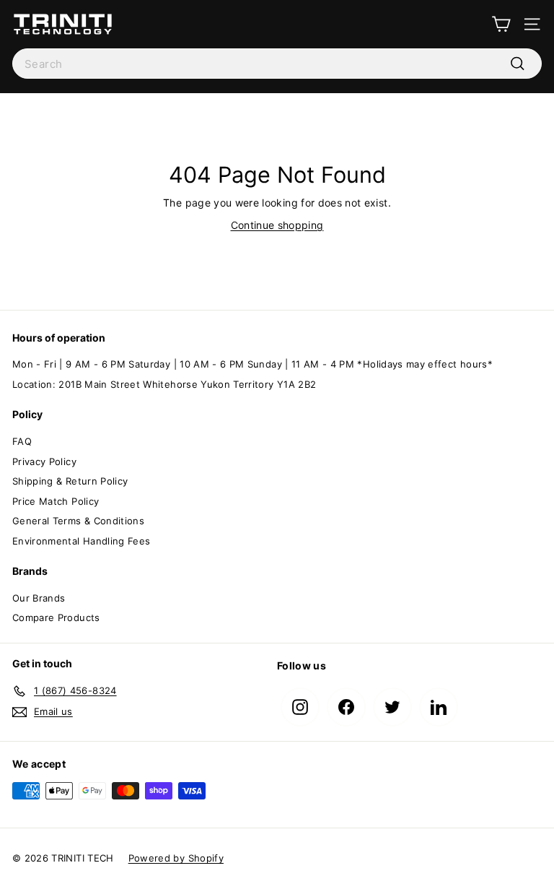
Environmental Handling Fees (81, 541)
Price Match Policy (55, 501)
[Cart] (501, 24)
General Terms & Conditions (78, 520)
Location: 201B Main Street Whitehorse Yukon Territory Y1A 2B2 (164, 384)
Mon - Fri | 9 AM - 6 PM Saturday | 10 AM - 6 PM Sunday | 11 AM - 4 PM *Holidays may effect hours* (252, 364)
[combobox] (277, 63)
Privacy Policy (44, 461)
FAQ (22, 441)
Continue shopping (277, 225)
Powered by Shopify (176, 858)
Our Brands (39, 598)
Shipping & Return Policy (70, 481)
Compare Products (56, 617)
